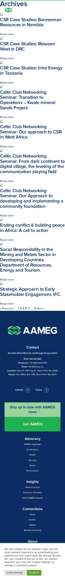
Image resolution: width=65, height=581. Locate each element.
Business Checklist (32, 492)
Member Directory (32, 530)
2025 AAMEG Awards (32, 498)
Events (32, 519)
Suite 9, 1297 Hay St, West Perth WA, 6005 (37, 370)
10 (26, 308)
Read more (7, 34)
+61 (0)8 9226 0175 (38, 363)
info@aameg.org (36, 366)
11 (29, 308)
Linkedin (19, 390)
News (32, 514)
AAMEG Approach (32, 444)
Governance (32, 449)
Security (32, 460)
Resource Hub (33, 487)
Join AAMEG (33, 424)
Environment (32, 470)
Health (32, 455)
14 (34, 308)
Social (32, 465)
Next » (41, 308)
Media (33, 525)
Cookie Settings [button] (15, 572)
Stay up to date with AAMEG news (32, 409)
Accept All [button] (34, 572)
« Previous (6, 308)
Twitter (38, 390)
